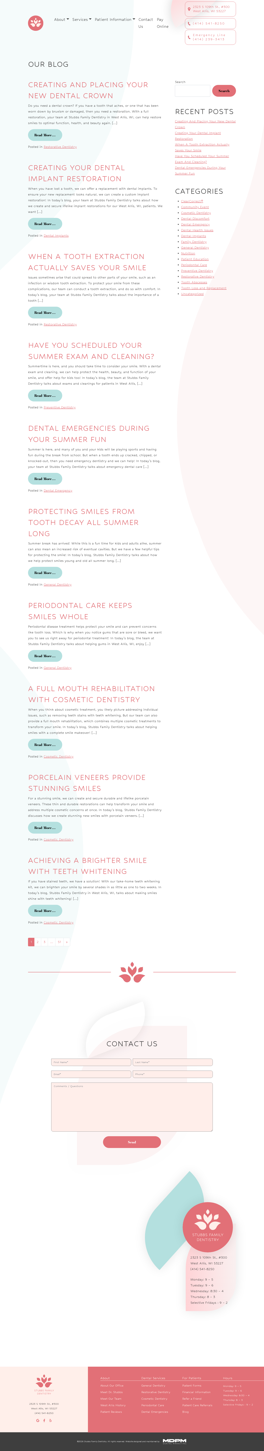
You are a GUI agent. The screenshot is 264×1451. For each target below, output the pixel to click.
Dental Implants (56, 235)
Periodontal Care (194, 265)
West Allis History (113, 1405)
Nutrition (188, 253)
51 (59, 942)
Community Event (195, 207)
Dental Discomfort (195, 218)
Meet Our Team (110, 1398)
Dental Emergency (58, 490)
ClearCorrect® (192, 201)
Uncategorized (192, 294)
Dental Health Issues (197, 230)
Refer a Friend (191, 1398)
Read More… (48, 135)
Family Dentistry (194, 242)
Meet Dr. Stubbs (111, 1392)
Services (80, 19)
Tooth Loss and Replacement (204, 288)
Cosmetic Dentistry (58, 756)
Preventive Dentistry (60, 407)
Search (180, 82)
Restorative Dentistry (60, 147)
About (59, 19)
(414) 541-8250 (209, 23)
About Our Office (111, 1385)
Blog (185, 1411)
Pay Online (163, 23)
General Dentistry (58, 584)
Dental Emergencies (154, 1411)
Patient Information (113, 19)
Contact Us (145, 23)
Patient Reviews (111, 1411)
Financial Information (196, 1392)
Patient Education (195, 259)
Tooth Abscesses (194, 282)
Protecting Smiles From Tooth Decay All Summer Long (83, 522)
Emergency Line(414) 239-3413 (209, 37)
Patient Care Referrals (197, 1405)
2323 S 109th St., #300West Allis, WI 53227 (211, 9)
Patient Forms (191, 1385)
